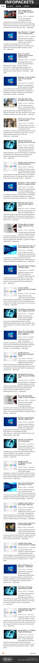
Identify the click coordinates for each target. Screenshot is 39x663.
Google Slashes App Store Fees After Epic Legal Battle (26, 610)
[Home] (19, 2)
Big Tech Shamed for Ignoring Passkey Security (26, 141)
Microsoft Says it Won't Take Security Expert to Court (25, 204)
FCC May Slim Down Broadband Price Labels (26, 99)
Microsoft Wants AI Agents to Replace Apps (27, 266)
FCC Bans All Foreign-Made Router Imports (25, 587)
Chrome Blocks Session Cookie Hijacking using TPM (26, 225)
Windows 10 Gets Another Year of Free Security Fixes (26, 78)
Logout (36, 659)
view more (30, 27)
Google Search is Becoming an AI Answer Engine (26, 354)
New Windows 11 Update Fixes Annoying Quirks (26, 32)
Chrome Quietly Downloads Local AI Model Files (27, 289)
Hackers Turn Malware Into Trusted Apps (25, 440)
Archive (18, 6)
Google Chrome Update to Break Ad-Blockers (26, 163)
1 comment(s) (31, 123)
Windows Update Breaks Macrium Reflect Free (26, 418)
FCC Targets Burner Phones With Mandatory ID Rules (26, 11)
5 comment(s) (31, 83)
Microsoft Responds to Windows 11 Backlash (25, 566)
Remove (32, 659)
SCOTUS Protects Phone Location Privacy (26, 119)
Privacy (19, 659)
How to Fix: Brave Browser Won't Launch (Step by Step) (25, 55)
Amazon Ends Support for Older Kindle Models (26, 524)
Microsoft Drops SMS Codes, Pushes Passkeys (26, 396)
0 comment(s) (32, 36)
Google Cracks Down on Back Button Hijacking (26, 504)
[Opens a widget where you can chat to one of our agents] (7, 659)
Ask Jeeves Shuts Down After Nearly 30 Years (26, 483)
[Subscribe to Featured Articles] (3, 653)
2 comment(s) (31, 103)
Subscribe (28, 659)
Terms (23, 659)
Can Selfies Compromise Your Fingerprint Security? (26, 310)
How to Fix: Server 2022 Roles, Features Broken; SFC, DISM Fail (26, 332)
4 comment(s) (30, 16)
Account (10, 6)
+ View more (32, 653)
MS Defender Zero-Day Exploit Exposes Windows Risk (26, 375)
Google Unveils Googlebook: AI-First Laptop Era (25, 462)
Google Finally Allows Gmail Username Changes (27, 544)
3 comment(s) (32, 59)
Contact (26, 6)
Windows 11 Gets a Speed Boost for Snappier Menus (27, 183)
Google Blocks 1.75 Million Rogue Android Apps (26, 631)
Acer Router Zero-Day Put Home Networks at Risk (26, 246)
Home (3, 6)
